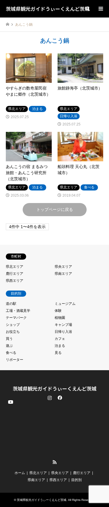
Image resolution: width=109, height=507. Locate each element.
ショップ (13, 325)
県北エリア (14, 267)
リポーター (14, 360)
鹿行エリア (14, 274)
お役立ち (13, 332)
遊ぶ (9, 346)
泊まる (60, 346)
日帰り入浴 (63, 332)
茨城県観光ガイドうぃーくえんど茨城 (55, 388)
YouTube (10, 457)
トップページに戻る (54, 209)
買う (9, 339)
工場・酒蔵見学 (18, 311)
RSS (55, 462)
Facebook (59, 398)
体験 (58, 311)
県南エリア (63, 274)
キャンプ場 (63, 325)
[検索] (87, 9)
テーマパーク (16, 318)
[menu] (100, 9)
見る (58, 353)
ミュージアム (65, 304)
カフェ (60, 339)
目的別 (76, 480)
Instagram (50, 398)
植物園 (60, 318)
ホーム (20, 473)
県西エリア (14, 281)
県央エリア (63, 267)
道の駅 (11, 304)
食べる (11, 353)
